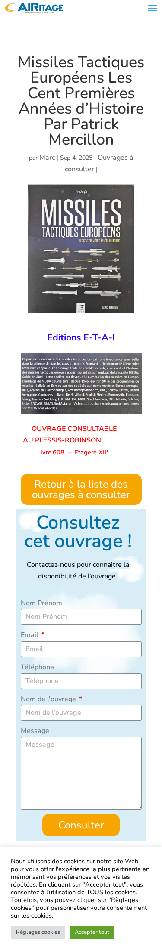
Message (35, 731)
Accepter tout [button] (92, 932)
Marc (47, 157)
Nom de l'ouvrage (49, 699)
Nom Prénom (41, 603)
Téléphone (37, 667)
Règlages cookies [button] (38, 932)
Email (30, 635)
